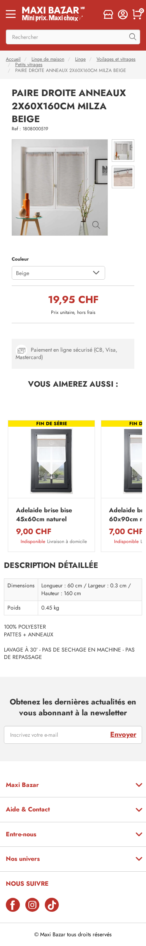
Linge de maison (48, 59)
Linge (80, 59)
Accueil (13, 59)
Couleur (20, 259)
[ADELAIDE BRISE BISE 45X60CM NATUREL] (51, 461)
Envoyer (123, 734)
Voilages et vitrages (116, 59)
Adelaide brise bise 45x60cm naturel (44, 514)
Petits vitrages (28, 64)
